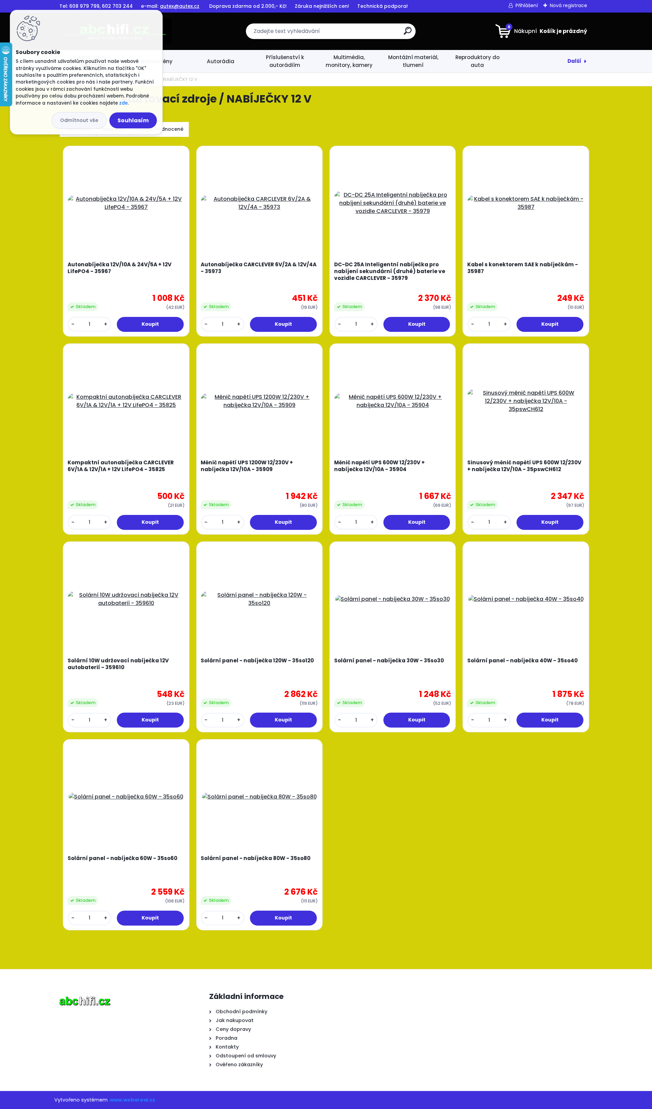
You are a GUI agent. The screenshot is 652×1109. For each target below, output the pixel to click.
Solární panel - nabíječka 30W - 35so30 (389, 660)
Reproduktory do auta (477, 61)
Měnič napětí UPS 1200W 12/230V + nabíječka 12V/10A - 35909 (247, 466)
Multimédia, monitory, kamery (349, 61)
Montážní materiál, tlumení (413, 61)
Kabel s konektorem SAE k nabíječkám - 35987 (522, 268)
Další (574, 61)
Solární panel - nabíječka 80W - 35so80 (255, 858)
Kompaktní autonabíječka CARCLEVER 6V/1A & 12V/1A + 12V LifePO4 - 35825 (121, 466)
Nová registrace (568, 5)
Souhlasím (133, 120)
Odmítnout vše (79, 120)
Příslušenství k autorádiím (285, 61)
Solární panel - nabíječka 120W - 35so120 (257, 660)
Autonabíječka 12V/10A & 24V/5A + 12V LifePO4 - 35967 (119, 268)
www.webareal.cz (132, 1099)
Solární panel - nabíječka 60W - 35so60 (122, 858)
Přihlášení (526, 5)
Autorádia (220, 61)
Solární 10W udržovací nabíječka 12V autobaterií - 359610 (118, 664)
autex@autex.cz (179, 6)
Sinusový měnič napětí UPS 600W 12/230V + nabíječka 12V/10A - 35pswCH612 (524, 466)
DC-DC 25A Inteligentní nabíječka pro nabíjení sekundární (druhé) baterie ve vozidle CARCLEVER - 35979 (389, 271)
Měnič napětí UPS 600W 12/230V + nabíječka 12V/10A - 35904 (379, 466)
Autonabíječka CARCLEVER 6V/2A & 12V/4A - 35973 (258, 268)
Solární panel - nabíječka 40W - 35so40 (522, 660)
